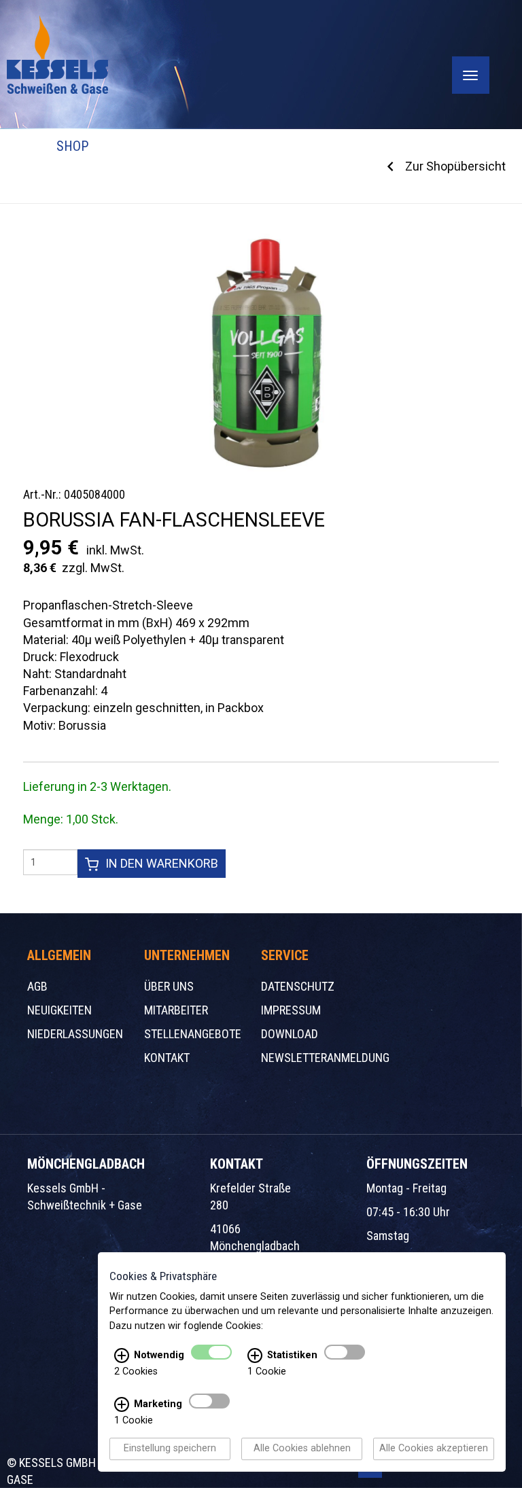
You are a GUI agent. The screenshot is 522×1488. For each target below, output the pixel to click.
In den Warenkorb (161, 863)
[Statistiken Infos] (254, 1356)
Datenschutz (297, 986)
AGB (37, 986)
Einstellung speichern (170, 1449)
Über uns (169, 986)
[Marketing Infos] (121, 1405)
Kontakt (167, 1057)
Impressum (291, 1010)
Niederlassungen (75, 1034)
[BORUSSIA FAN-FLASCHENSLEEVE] (264, 353)
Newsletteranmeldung (325, 1057)
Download (289, 1034)
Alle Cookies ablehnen (302, 1449)
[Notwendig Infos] (121, 1356)
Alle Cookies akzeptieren (433, 1449)
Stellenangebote (192, 1034)
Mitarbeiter (176, 1010)
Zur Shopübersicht (455, 166)
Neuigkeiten (59, 1010)
